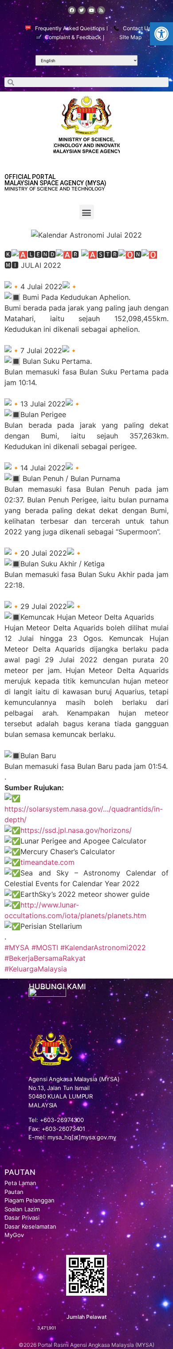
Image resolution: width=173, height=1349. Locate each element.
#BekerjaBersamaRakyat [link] (45, 958)
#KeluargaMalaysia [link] (35, 968)
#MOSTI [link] (44, 947)
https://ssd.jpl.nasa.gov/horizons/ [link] (76, 830)
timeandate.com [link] (47, 862)
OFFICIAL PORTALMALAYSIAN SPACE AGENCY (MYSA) (55, 180)
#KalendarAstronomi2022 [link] (103, 947)
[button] (161, 33)
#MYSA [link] (16, 947)
